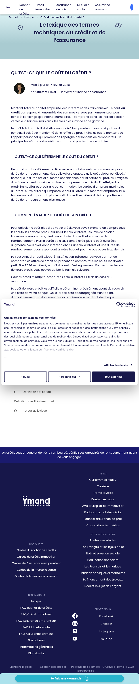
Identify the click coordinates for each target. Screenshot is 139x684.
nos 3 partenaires (26, 323)
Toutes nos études (103, 540)
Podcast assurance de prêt (102, 519)
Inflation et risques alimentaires (103, 573)
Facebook (106, 616)
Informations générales (36, 647)
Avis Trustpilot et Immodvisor (103, 506)
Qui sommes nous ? (103, 480)
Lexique (36, 601)
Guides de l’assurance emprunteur (36, 563)
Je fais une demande (65, 678)
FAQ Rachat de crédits (36, 608)
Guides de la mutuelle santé (36, 570)
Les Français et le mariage (102, 566)
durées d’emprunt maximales (103, 187)
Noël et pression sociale (103, 553)
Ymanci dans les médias (103, 525)
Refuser (25, 376)
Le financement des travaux (103, 579)
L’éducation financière (103, 560)
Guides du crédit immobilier (36, 557)
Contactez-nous (103, 499)
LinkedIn (106, 624)
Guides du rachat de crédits (36, 550)
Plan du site (36, 653)
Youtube (106, 639)
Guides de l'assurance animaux (36, 576)
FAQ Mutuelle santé (36, 627)
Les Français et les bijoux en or (103, 547)
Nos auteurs (36, 640)
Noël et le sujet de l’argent (102, 586)
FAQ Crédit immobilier (36, 614)
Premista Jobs (103, 493)
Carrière (103, 486)
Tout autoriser (113, 376)
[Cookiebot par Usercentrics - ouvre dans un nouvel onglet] (119, 304)
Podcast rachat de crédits (102, 512)
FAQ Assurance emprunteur (36, 621)
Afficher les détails (116, 365)
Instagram (106, 631)
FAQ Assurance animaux (36, 634)
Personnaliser (67, 376)
